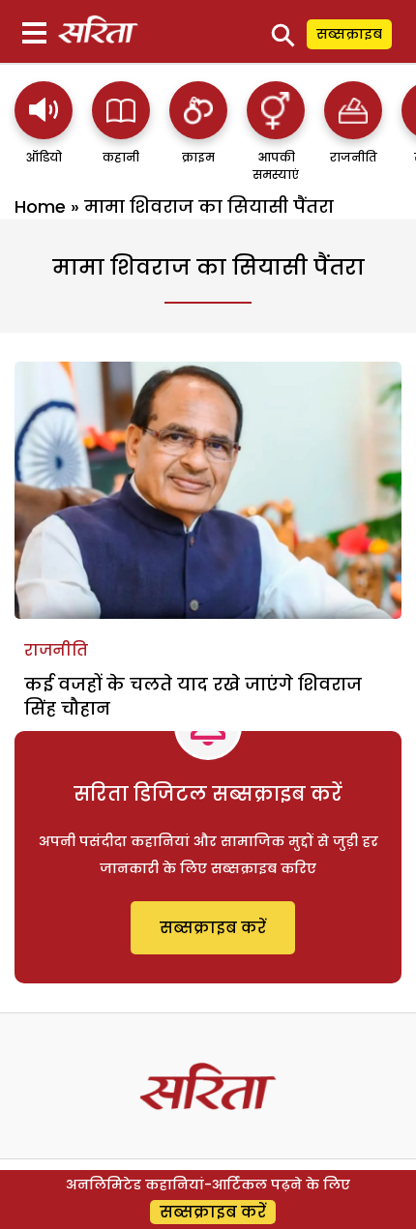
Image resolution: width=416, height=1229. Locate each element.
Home (40, 206)
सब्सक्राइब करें (213, 928)
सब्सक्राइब (349, 34)
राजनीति (56, 650)
